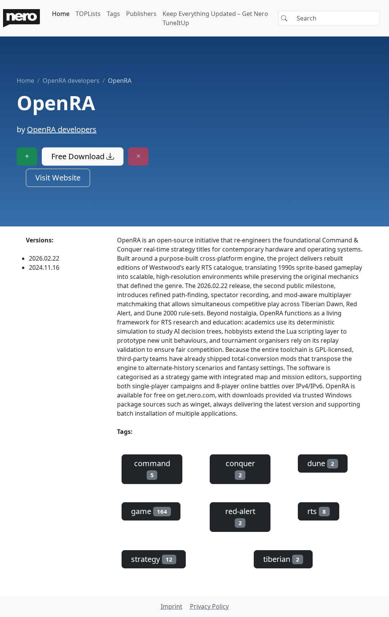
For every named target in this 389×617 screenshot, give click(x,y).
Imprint (171, 606)
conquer (240, 468)
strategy (151, 559)
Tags (113, 13)
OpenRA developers (71, 80)
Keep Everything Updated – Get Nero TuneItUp (215, 18)
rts (316, 511)
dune (320, 463)
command (152, 468)
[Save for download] (27, 156)
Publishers (141, 13)
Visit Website (58, 177)
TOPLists (88, 13)
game (149, 511)
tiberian (281, 559)
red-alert (240, 516)
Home (61, 13)
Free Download (78, 156)
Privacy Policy (209, 606)
